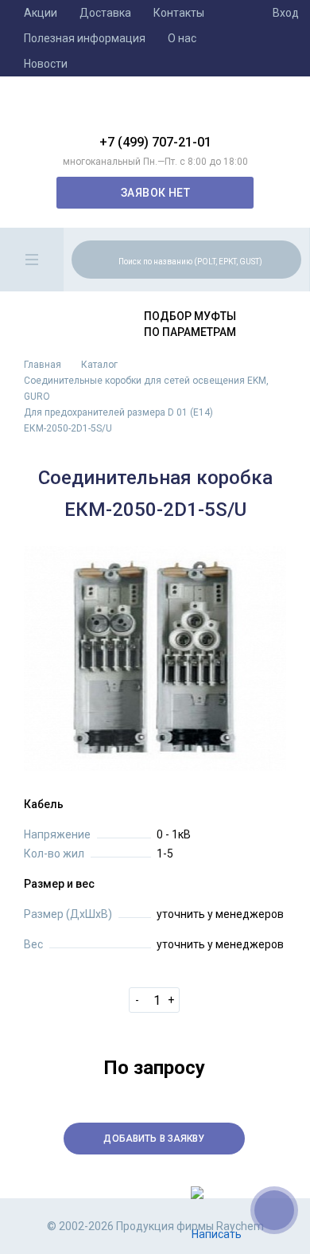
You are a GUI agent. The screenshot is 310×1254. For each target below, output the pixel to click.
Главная (42, 364)
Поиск (287, 258)
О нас (182, 38)
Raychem (155, 111)
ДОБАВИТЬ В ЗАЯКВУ (153, 1138)
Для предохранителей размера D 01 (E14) (118, 412)
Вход (286, 12)
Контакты (178, 12)
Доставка (105, 12)
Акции (40, 12)
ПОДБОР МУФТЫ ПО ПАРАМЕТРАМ (190, 324)
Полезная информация (84, 38)
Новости (46, 63)
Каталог (99, 364)
